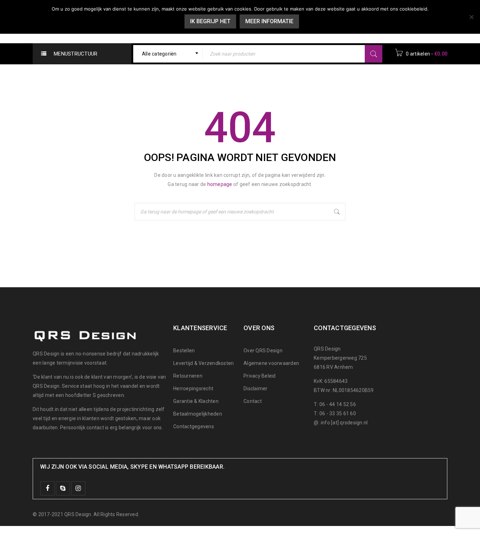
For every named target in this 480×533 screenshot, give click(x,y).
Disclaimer (256, 388)
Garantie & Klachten (196, 401)
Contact (253, 401)
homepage (219, 184)
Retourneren (187, 376)
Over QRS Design (263, 350)
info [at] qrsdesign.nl (344, 422)
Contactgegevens (193, 426)
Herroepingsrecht (193, 388)
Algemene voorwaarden (271, 363)
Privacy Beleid (260, 376)
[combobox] (168, 54)
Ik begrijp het (210, 21)
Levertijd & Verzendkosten (203, 363)
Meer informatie (269, 21)
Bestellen (184, 350)
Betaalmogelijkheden (197, 414)
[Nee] (471, 16)
